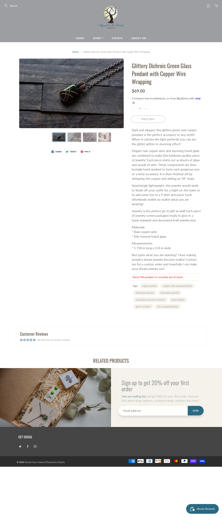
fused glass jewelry (169, 292)
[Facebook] (27, 446)
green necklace (143, 306)
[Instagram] (35, 446)
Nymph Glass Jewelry (35, 462)
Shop (97, 38)
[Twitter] (20, 446)
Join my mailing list (134, 396)
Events (117, 38)
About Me (138, 38)
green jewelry (177, 299)
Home (80, 38)
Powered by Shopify (55, 462)
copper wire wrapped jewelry (177, 286)
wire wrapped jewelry (167, 306)
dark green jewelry (145, 292)
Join (196, 410)
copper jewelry (149, 286)
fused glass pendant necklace (150, 299)
